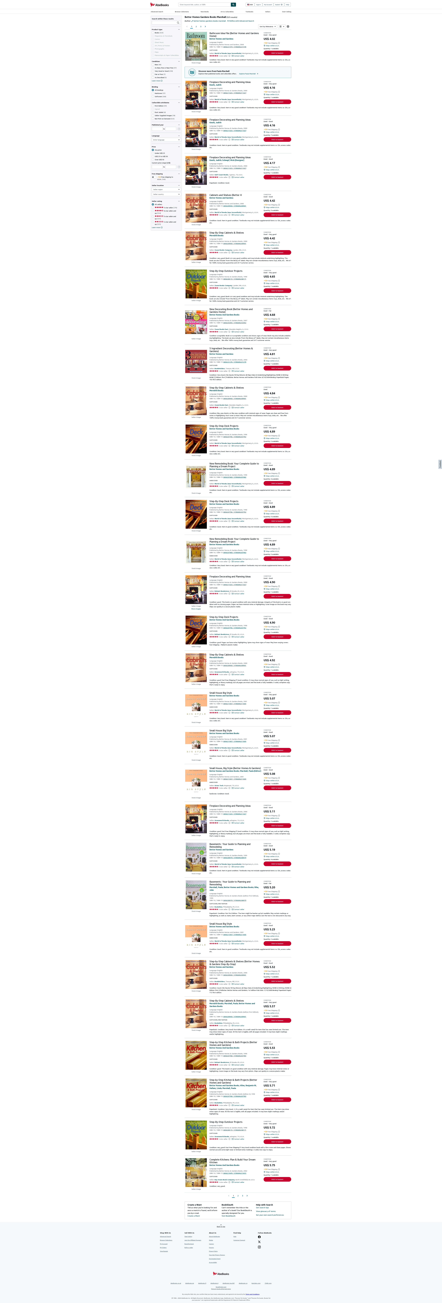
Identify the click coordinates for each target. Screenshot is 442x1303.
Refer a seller (189, 1247)
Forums (211, 1247)
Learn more (156, 81)
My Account (268, 5)
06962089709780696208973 (234, 858)
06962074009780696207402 (234, 477)
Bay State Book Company (225, 1180)
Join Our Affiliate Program (193, 1240)
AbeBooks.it (214, 1283)
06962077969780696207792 (234, 437)
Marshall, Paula (216, 887)
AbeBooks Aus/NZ (229, 1283)
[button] (187, 26)
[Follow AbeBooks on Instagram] (259, 1247)
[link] (288, 26)
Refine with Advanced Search (241, 21)
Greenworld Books (222, 672)
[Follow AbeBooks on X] (259, 1242)
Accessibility (213, 1262)
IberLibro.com (256, 1283)
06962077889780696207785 (234, 1056)
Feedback (440, 464)
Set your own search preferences (270, 1215)
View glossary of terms (266, 1211)
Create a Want (194, 1216)
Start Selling (286, 12)
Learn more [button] (156, 227)
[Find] (233, 5)
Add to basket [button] (277, 53)
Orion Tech (219, 785)
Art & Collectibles (227, 12)
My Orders (163, 1247)
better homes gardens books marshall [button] (210, 21)
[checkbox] (153, 33)
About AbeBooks (214, 1236)
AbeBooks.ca (243, 1283)
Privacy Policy (213, 1251)
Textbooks (249, 12)
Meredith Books (216, 235)
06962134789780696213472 (234, 1173)
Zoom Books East (221, 329)
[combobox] (204, 5)
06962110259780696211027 (234, 93)
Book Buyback (189, 1244)
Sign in (258, 5)
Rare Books (205, 12)
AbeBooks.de (189, 1283)
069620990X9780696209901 (234, 206)
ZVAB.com (268, 1283)
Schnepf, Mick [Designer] (233, 160)
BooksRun (218, 907)
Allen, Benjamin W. (248, 1085)
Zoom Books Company (223, 250)
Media (211, 1240)
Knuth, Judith (215, 85)
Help (287, 5)
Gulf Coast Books (221, 175)
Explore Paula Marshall (247, 74)
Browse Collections (182, 12)
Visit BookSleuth (228, 1216)
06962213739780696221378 (234, 47)
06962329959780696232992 (234, 323)
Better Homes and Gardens (221, 39)
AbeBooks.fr (202, 1283)
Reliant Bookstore (222, 591)
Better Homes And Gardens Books (224, 315)
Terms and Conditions (253, 1294)
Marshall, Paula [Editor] (250, 771)
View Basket (164, 1251)
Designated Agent (214, 1259)
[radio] (153, 93)
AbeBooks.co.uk (176, 1283)
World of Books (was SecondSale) (228, 53)
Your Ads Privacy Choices (217, 1255)
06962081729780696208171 (234, 279)
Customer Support (239, 1240)
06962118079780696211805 (234, 704)
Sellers (267, 12)
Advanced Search (157, 12)
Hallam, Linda (215, 1088)
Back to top (221, 1226)
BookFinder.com (221, 1288)
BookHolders (220, 368)
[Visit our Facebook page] (259, 1237)
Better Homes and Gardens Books (224, 429)
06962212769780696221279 (234, 362)
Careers (211, 1244)
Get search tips (262, 1207)
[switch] (154, 177)
